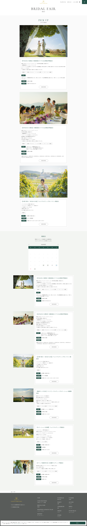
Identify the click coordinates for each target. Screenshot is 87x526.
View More (43, 160)
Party (59, 502)
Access (71, 502)
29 (56, 265)
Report (40, 514)
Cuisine (71, 498)
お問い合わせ (69, 2)
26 (43, 265)
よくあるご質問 (75, 2)
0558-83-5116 (63, 2)
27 (47, 265)
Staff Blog (72, 511)
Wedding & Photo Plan (45, 510)
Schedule (60, 498)
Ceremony (60, 507)
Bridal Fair (41, 506)
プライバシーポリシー (17, 523)
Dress (59, 511)
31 (34, 268)
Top (11, 491)
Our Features (42, 501)
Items (59, 515)
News (70, 507)
